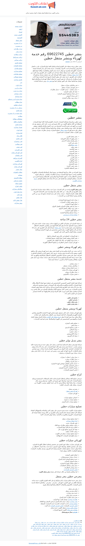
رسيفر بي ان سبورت (16, 108)
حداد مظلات (18, 102)
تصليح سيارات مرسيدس (70, 215)
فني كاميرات (18, 150)
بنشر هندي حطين (53, 526)
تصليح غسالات (18, 77)
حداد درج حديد (18, 91)
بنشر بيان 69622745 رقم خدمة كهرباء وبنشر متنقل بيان (66, 535)
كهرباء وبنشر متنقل (71, 391)
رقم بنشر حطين (37, 528)
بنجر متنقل (37, 522)
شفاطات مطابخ (17, 119)
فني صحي (19, 147)
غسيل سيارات (18, 127)
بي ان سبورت (18, 43)
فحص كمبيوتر (73, 506)
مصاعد (20, 175)
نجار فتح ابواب (18, 192)
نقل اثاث (19, 195)
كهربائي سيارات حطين (61, 531)
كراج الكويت (77, 520)
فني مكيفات (18, 155)
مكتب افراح (18, 186)
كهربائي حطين (71, 531)
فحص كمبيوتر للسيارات (70, 470)
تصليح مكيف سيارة (71, 508)
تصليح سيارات (73, 504)
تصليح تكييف (18, 63)
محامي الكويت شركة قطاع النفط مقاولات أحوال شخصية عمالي (42, 13)
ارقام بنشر (77, 522)
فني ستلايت (18, 144)
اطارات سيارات (60, 522)
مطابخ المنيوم (18, 178)
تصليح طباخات (18, 74)
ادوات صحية (18, 26)
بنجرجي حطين (73, 524)
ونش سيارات (18, 203)
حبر (21, 82)
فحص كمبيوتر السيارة (57, 506)
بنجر (48, 522)
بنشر (61, 524)
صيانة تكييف (18, 124)
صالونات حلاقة (18, 122)
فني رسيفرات (18, 141)
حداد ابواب (19, 85)
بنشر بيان (50, 81)
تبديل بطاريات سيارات (43, 526)
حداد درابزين (18, 88)
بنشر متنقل (63, 130)
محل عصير (19, 169)
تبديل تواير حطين (74, 528)
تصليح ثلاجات (18, 68)
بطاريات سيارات (72, 499)
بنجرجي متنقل (66, 524)
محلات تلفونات (17, 172)
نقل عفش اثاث (17, 200)
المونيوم (19, 37)
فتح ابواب (19, 130)
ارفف (20, 29)
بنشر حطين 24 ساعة (41, 524)
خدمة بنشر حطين (46, 528)
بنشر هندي (60, 526)
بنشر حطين (56, 524)
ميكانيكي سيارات (17, 189)
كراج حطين (69, 529)
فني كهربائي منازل (16, 152)
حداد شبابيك (18, 96)
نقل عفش (19, 197)
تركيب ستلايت (18, 54)
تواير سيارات (73, 501)
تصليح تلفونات (18, 65)
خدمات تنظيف (18, 105)
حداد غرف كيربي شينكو (15, 99)
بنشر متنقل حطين (68, 526)
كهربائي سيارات (17, 164)
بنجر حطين (43, 522)
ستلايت (20, 116)
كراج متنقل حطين (61, 529)
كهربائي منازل (18, 166)
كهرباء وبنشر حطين (44, 529)
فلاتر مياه (19, 136)
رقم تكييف (19, 110)
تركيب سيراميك (17, 57)
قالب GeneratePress (35, 543)
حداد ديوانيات (18, 94)
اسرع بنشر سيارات (69, 522)
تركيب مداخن (18, 60)
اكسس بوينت (18, 35)
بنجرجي (75, 512)
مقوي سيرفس (18, 181)
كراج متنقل (75, 75)
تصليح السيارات (65, 528)
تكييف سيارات (18, 80)
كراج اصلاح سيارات (71, 421)
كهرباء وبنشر (53, 529)
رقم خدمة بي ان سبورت (15, 113)
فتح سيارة (19, 133)
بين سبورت (19, 46)
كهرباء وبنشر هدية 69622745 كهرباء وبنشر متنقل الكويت (65, 533)
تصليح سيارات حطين (56, 528)
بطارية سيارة (52, 522)
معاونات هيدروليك (72, 510)
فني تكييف (19, 138)
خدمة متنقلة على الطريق (53, 317)
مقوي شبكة (18, 183)
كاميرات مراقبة (17, 158)
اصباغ (20, 32)
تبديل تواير (19, 51)
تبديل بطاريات (18, 49)
